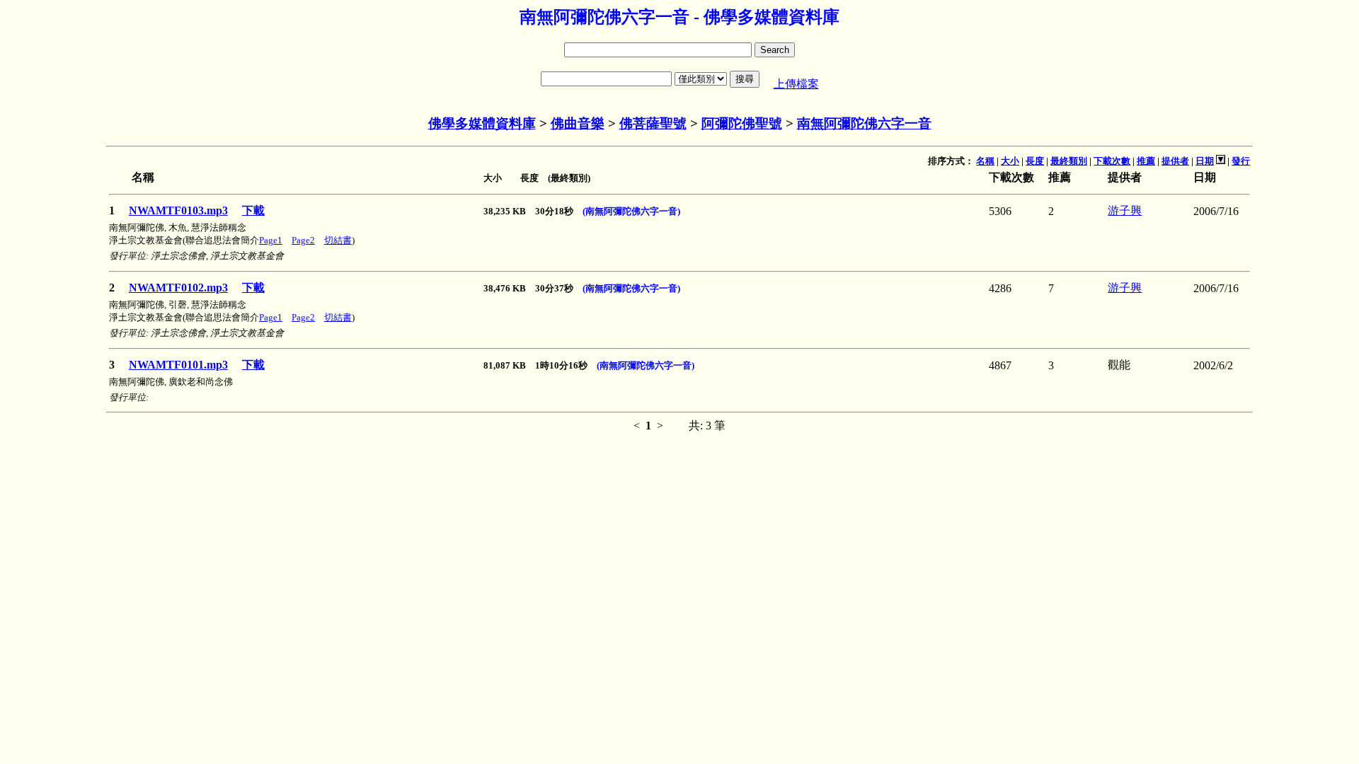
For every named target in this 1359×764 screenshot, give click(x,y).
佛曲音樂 (577, 123)
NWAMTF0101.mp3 (178, 365)
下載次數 (1112, 161)
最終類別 (1068, 161)
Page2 (303, 240)
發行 (1241, 161)
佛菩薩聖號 (653, 123)
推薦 (1146, 161)
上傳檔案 (796, 84)
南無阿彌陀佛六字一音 (864, 123)
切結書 (338, 240)
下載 (253, 210)
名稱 (985, 161)
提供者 (1175, 161)
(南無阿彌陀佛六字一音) (631, 211)
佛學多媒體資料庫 (482, 123)
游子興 (1125, 210)
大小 (1010, 161)
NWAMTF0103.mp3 (178, 210)
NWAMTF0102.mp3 (178, 288)
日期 (1204, 161)
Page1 (270, 240)
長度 (1035, 161)
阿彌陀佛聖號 (741, 123)
